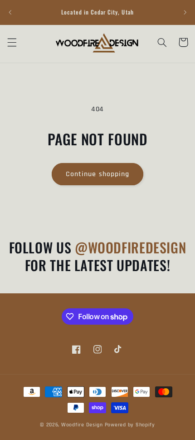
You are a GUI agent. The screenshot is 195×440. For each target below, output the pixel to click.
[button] (11, 42)
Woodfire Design (82, 424)
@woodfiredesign (130, 247)
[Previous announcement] (10, 12)
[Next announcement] (185, 12)
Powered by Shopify (130, 424)
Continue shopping (97, 173)
